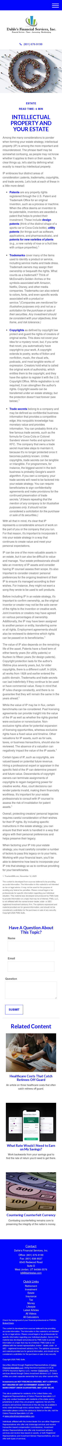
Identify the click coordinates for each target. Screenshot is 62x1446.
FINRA (41, 1370)
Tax (31, 1299)
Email (11, 958)
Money (31, 1303)
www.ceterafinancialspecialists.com (19, 1416)
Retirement (31, 1286)
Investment (31, 1289)
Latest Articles (31, 1310)
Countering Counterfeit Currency (31, 1215)
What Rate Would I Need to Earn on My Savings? (31, 1147)
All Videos (31, 1313)
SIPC (46, 1370)
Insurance (31, 1296)
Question (11, 979)
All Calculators (31, 1317)
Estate (31, 1292)
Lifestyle (31, 1306)
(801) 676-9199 (33, 44)
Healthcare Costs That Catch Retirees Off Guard (31, 1078)
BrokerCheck (8, 1323)
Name (11, 938)
